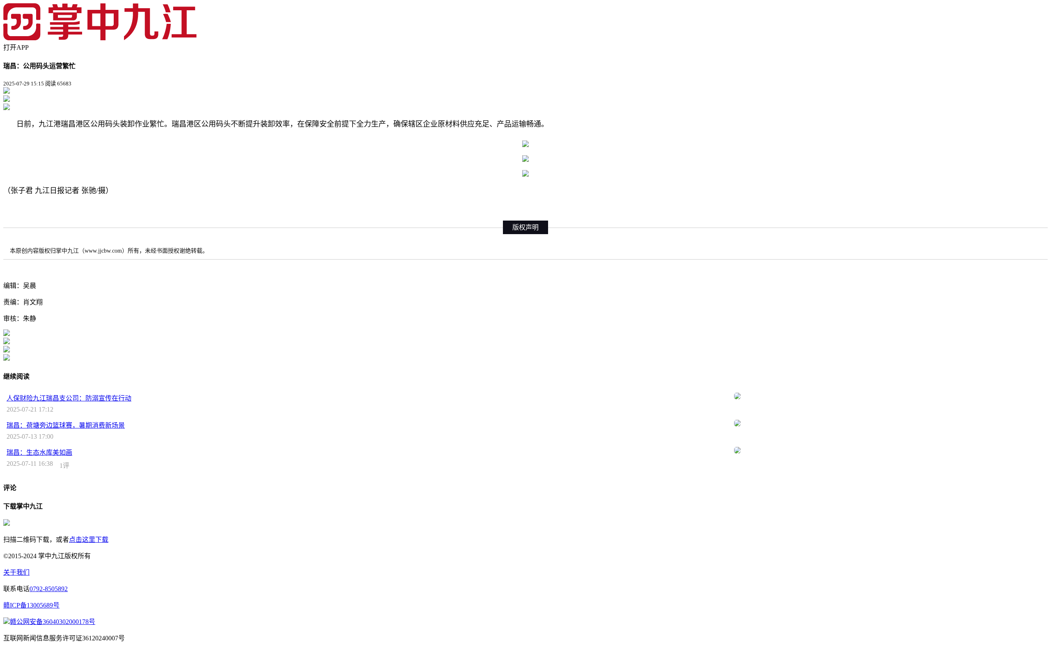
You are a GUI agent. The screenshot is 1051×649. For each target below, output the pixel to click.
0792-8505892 (49, 588)
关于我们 (16, 572)
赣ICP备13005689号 (31, 605)
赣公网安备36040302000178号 (52, 621)
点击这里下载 (88, 539)
